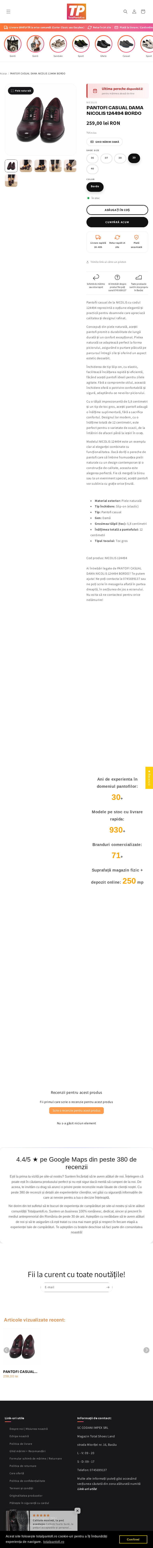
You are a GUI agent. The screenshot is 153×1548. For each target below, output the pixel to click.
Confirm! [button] (133, 1539)
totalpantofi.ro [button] (53, 1541)
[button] (8, 11)
